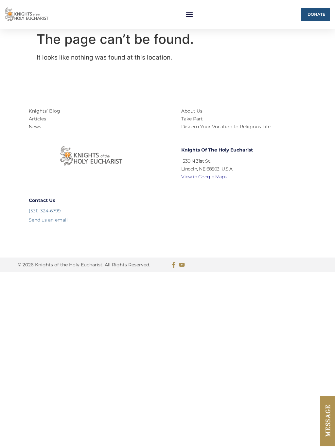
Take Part (192, 119)
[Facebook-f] (174, 265)
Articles (37, 119)
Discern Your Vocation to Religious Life (226, 127)
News (35, 127)
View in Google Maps (203, 177)
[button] (189, 14)
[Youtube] (182, 265)
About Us (192, 111)
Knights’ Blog (44, 111)
